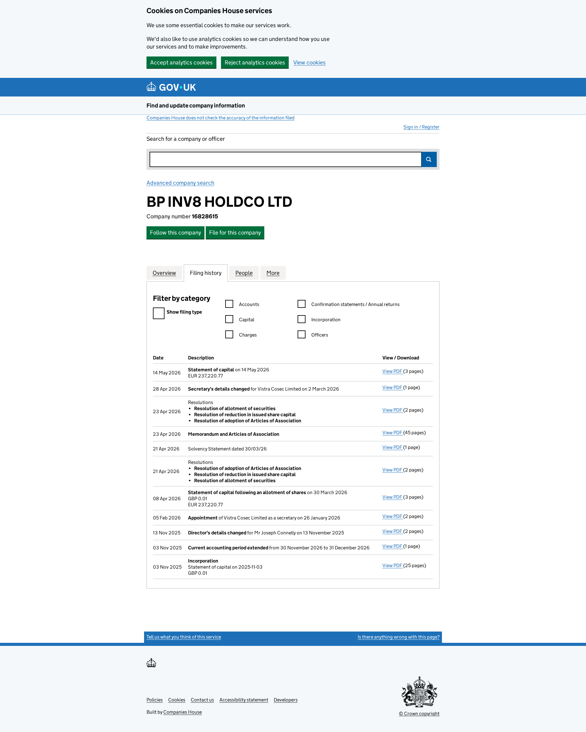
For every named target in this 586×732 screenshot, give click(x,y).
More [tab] (273, 272)
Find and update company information (195, 105)
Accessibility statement (243, 700)
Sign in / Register (421, 127)
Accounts (249, 304)
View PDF (392, 371)
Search (429, 159)
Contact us (202, 700)
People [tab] (244, 272)
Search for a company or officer (185, 138)
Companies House (182, 712)
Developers (286, 700)
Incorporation (326, 319)
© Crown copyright (419, 713)
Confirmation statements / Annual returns (355, 304)
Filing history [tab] (206, 272)
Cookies (176, 700)
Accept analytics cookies (181, 62)
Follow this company (175, 232)
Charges (248, 335)
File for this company (235, 232)
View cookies (309, 62)
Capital (246, 319)
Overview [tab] (164, 272)
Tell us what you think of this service (183, 637)
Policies (154, 700)
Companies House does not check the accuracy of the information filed (220, 118)
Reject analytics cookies (255, 62)
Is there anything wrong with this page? (399, 637)
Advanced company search (180, 182)
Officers (319, 335)
